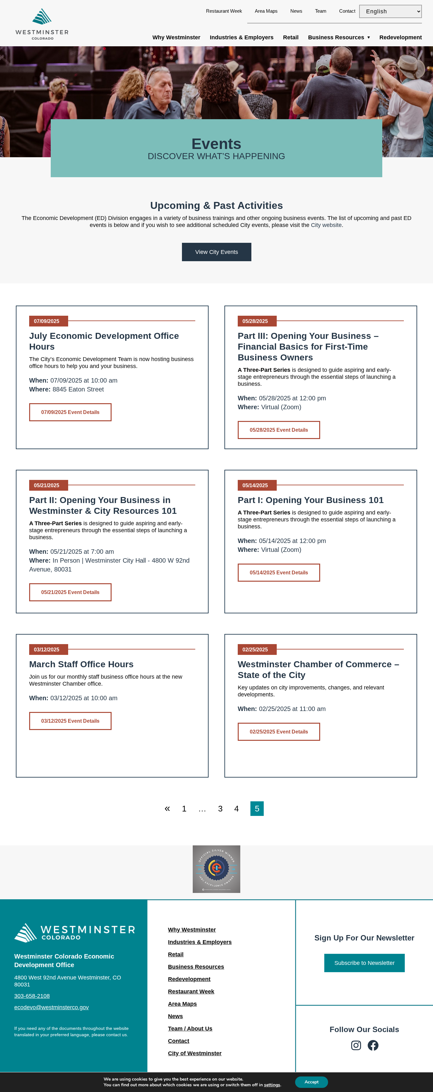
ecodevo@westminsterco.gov (51, 1007)
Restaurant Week (224, 11)
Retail (291, 37)
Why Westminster (176, 37)
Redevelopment (400, 37)
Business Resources (336, 37)
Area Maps (266, 11)
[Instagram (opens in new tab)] (356, 1045)
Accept (312, 1082)
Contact (347, 11)
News (296, 11)
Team (320, 11)
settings (272, 1085)
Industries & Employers (242, 37)
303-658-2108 (32, 996)
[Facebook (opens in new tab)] (372, 1045)
